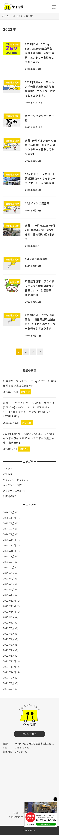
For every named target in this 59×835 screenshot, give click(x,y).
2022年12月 (9, 600)
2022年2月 (9, 650)
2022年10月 (9, 611)
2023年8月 (9, 556)
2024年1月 (9, 534)
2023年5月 (9, 573)
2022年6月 (9, 628)
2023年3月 (9, 584)
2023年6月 (9, 567)
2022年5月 (9, 633)
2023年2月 (9, 589)
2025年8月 (9, 523)
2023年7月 (9, 561)
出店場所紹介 (10, 496)
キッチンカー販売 (12, 485)
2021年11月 (9, 666)
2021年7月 (9, 688)
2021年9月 (9, 677)
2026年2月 (9, 512)
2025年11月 (9, 517)
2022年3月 (9, 644)
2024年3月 (9, 528)
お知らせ (7, 474)
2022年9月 (9, 617)
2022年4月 (9, 639)
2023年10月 (9, 550)
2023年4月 (9, 578)
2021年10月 (9, 672)
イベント (7, 468)
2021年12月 (9, 661)
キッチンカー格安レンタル (17, 479)
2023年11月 (9, 545)
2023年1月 (9, 595)
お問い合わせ (29, 733)
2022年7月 (9, 622)
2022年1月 (9, 655)
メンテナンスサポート (14, 490)
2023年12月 (9, 540)
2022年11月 (9, 606)
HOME (15, 812)
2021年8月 (9, 683)
